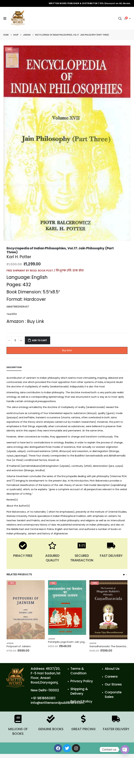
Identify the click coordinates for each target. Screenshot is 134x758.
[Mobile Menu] (5, 18)
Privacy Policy (81, 685)
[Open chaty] (124, 749)
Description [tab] (14, 367)
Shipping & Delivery (79, 695)
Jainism (10, 639)
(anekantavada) (59, 386)
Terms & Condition (78, 675)
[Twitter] (67, 752)
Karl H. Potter (19, 256)
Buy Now (67, 350)
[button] (124, 574)
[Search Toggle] (120, 18)
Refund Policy (81, 705)
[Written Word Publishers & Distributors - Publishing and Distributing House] (18, 18)
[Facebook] (58, 752)
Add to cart (39, 340)
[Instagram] (76, 752)
